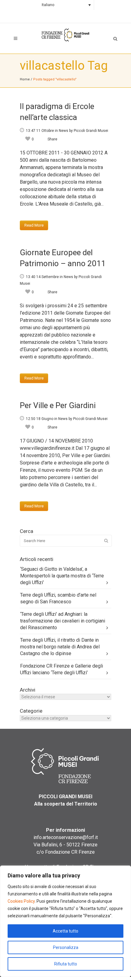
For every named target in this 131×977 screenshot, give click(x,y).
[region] (65, 921)
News (63, 131)
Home (25, 79)
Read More (34, 225)
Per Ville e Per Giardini (58, 405)
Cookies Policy (21, 901)
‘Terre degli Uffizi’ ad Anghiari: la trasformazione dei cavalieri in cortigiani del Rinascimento (62, 620)
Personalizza (65, 947)
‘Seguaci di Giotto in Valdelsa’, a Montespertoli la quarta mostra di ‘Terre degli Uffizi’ (62, 575)
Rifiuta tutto (65, 963)
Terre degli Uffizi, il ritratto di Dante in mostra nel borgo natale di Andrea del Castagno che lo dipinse (60, 646)
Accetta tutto (65, 931)
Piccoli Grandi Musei (91, 131)
